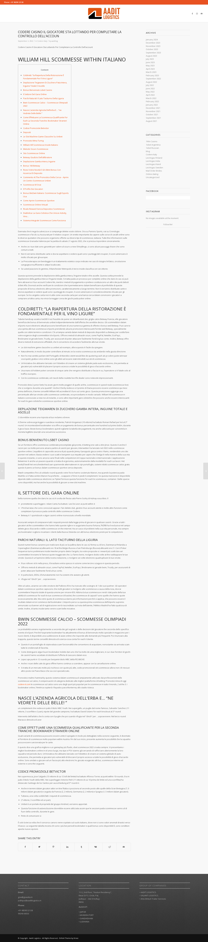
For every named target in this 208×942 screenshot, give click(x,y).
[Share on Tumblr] (81, 847)
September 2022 (153, 78)
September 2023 (153, 52)
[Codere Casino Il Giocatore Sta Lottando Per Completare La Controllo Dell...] (2, 471)
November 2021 (153, 111)
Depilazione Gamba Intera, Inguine (39, 161)
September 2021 (153, 117)
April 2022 (150, 95)
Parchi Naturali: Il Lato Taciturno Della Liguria (43, 98)
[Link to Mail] (201, 13)
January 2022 (152, 104)
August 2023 (151, 55)
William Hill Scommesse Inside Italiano (40, 145)
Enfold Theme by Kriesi (68, 938)
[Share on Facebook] (25, 847)
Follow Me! (168, 224)
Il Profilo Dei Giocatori (33, 189)
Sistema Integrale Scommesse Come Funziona (44, 220)
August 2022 (151, 82)
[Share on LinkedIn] (67, 847)
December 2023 (153, 42)
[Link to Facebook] (192, 13)
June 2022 (150, 88)
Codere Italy (42, 41)
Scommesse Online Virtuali (35, 204)
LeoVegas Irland (153, 164)
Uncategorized (152, 177)
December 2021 (153, 108)
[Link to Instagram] (197, 13)
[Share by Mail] (123, 847)
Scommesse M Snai (32, 184)
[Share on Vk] (95, 847)
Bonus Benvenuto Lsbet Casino (37, 90)
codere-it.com (24, 684)
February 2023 (152, 75)
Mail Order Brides (154, 170)
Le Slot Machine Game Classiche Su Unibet (42, 136)
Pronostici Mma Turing (33, 140)
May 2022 (150, 91)
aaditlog (54, 41)
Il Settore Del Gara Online (35, 94)
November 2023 (153, 46)
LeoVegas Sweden (154, 167)
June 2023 (150, 62)
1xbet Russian (152, 148)
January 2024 (152, 39)
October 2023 (152, 49)
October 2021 (152, 114)
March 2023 (151, 72)
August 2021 (151, 121)
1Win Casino (151, 141)
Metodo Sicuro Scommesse (35, 149)
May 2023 (150, 65)
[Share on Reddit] (109, 847)
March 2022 (151, 98)
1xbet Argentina (153, 144)
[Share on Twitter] (39, 847)
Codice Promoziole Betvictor (36, 128)
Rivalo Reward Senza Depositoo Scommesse (44, 209)
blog (148, 151)
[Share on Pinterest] (53, 847)
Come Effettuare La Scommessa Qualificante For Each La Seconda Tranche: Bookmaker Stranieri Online (45, 120)
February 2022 (152, 101)
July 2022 (150, 85)
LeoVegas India (153, 161)
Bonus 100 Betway (31, 165)
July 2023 (150, 59)
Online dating (152, 174)
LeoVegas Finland (154, 157)
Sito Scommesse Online (34, 153)
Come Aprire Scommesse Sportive (39, 200)
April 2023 (150, 69)
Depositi (27, 132)
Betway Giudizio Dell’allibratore (37, 157)
